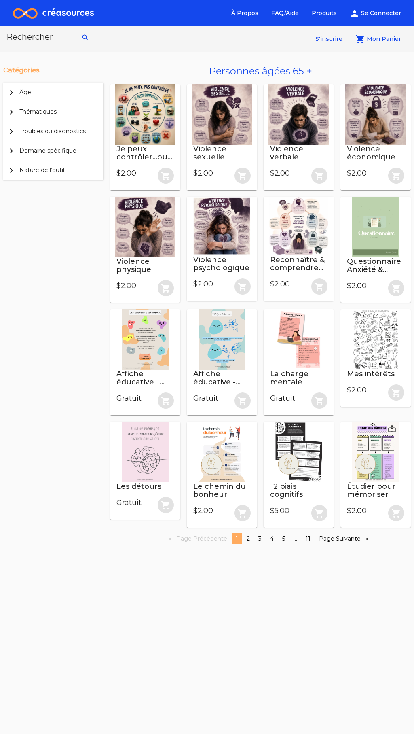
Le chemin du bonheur (219, 490)
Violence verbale (286, 152)
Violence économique (371, 152)
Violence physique (133, 265)
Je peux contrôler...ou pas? (141, 157)
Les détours (138, 486)
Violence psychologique (221, 263)
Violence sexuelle (209, 152)
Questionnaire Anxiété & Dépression (374, 269)
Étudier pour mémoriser (371, 490)
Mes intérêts (371, 373)
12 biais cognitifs (286, 490)
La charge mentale (289, 377)
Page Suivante (345, 538)
